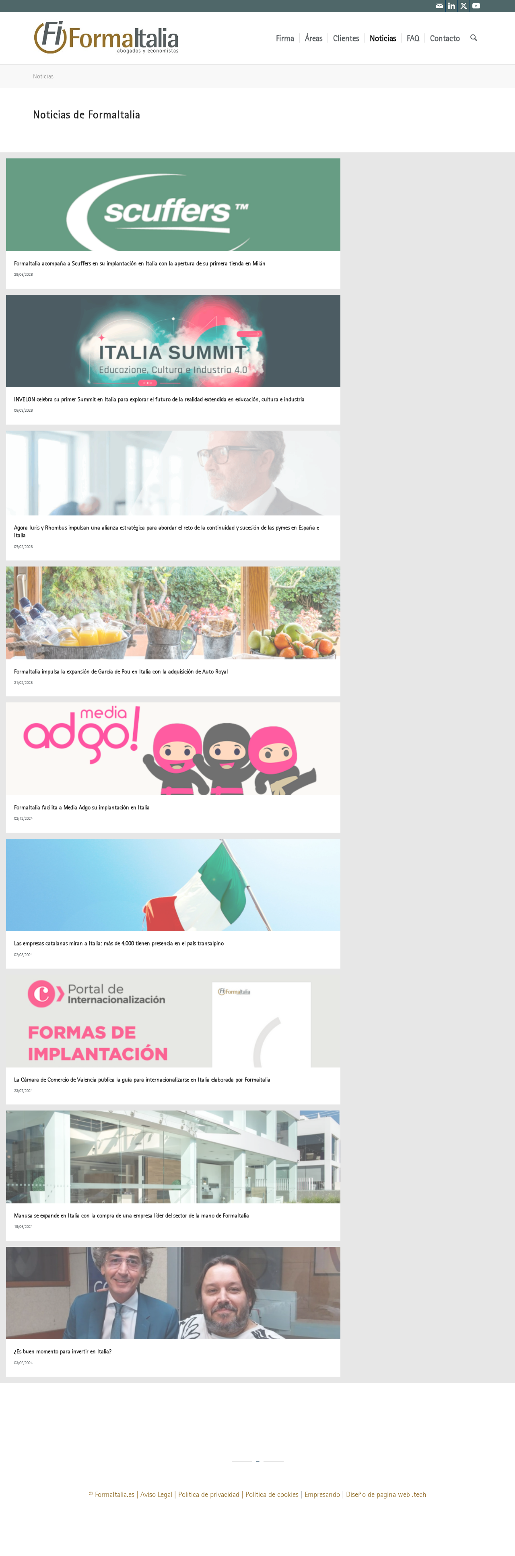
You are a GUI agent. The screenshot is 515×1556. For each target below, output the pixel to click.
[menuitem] (285, 38)
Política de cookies (272, 1494)
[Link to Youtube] (476, 6)
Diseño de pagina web (378, 1494)
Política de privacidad (208, 1494)
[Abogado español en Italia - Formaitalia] (106, 38)
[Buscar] (473, 38)
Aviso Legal (156, 1494)
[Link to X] (464, 6)
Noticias (43, 76)
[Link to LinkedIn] (451, 6)
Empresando (322, 1494)
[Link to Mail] (439, 6)
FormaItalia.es (114, 1494)
